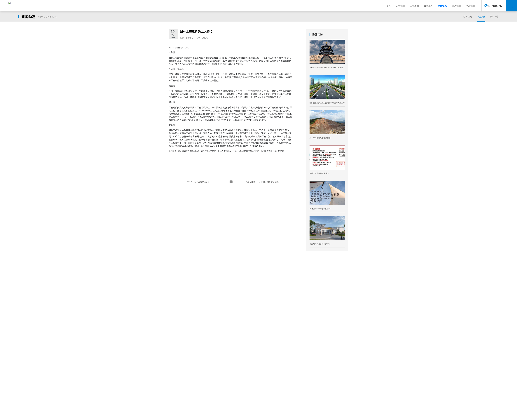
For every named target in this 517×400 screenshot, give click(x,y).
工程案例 (414, 5)
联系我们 (470, 5)
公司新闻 (467, 16)
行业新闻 (481, 16)
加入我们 (456, 5)
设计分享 (494, 16)
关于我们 (400, 5)
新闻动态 (442, 5)
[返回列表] (231, 182)
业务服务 (428, 5)
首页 (388, 5)
